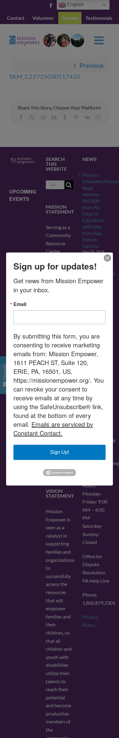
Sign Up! (59, 452)
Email (19, 304)
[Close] (107, 258)
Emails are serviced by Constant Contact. (53, 428)
